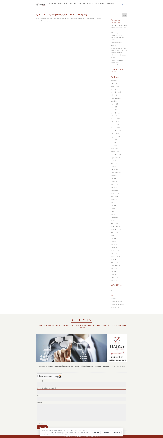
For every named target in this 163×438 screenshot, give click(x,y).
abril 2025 (114, 107)
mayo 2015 (114, 277)
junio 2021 (114, 143)
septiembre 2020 (116, 158)
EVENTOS (73, 3)
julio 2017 (113, 205)
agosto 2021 (114, 140)
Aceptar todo (95, 432)
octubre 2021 (115, 134)
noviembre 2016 (116, 229)
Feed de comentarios (117, 304)
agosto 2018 (114, 176)
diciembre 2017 (115, 199)
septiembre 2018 (116, 173)
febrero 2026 (115, 86)
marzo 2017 (114, 217)
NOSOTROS (52, 3)
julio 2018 (114, 178)
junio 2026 (114, 80)
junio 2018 (114, 181)
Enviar (42, 427)
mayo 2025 (114, 104)
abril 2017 (114, 214)
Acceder (113, 298)
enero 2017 (114, 223)
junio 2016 (114, 241)
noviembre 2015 (116, 259)
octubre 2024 (115, 116)
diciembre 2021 (115, 128)
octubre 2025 (115, 95)
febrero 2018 (115, 193)
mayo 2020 (114, 164)
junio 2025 (114, 101)
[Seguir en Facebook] (122, 4)
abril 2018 (114, 187)
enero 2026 (114, 89)
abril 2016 (114, 244)
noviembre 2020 (116, 155)
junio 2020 (114, 161)
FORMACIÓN (81, 3)
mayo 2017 (114, 211)
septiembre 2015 (116, 265)
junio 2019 (114, 167)
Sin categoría (115, 291)
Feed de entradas (116, 301)
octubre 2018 (115, 170)
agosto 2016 (114, 235)
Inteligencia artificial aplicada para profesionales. (117, 62)
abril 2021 (114, 146)
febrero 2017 (115, 220)
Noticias (113, 288)
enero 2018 (114, 196)
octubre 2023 (115, 122)
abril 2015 (114, 280)
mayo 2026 (114, 83)
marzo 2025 (114, 110)
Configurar (116, 432)
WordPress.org (115, 307)
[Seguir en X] (126, 4)
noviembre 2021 (116, 131)
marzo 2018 (114, 190)
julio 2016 (113, 238)
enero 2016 (114, 253)
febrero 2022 (115, 125)
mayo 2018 (114, 184)
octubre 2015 (115, 262)
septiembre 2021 (116, 137)
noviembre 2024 (116, 113)
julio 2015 (113, 271)
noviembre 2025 (116, 92)
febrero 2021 (115, 152)
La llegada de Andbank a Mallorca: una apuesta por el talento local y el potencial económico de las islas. (119, 52)
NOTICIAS (90, 3)
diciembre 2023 (116, 119)
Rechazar (106, 432)
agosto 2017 (114, 202)
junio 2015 (114, 274)
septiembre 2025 (116, 98)
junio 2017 (114, 208)
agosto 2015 (114, 268)
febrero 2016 (115, 250)
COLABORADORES (100, 3)
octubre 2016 (115, 232)
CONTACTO (110, 3)
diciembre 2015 (115, 256)
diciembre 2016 (115, 226)
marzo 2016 (114, 247)
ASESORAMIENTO (63, 3)
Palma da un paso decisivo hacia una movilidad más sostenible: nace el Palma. (119, 27)
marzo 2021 (114, 149)
